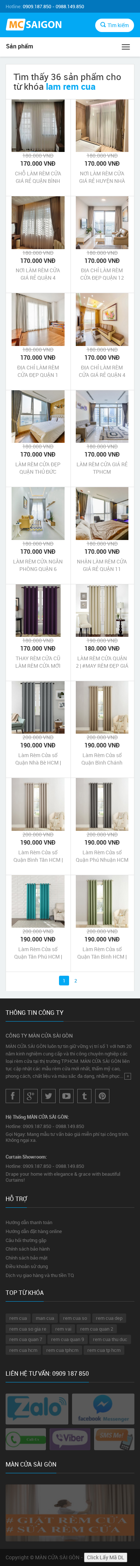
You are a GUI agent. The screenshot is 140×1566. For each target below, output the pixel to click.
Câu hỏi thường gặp (26, 1240)
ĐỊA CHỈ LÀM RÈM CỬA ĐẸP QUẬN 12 (102, 274)
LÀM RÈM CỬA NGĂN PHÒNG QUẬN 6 (38, 565)
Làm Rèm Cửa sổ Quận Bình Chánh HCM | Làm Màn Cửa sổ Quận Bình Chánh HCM (102, 759)
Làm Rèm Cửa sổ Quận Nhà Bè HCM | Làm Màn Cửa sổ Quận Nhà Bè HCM (38, 759)
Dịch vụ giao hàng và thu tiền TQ (40, 1275)
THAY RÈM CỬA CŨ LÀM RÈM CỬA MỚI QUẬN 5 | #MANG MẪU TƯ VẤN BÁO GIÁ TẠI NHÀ (38, 662)
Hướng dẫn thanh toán (29, 1222)
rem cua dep (109, 1318)
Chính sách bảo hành (28, 1248)
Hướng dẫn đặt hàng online (34, 1231)
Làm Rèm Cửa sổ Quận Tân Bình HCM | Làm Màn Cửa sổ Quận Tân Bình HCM (102, 953)
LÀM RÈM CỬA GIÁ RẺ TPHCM (102, 468)
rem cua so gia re (27, 1328)
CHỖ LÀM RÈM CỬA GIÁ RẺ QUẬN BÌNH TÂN (38, 177)
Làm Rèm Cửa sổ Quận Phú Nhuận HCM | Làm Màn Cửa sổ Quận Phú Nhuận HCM (102, 856)
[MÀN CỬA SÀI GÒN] (35, 25)
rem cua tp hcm (104, 1350)
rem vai (63, 1328)
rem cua (18, 1318)
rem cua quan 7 (25, 1339)
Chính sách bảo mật (26, 1257)
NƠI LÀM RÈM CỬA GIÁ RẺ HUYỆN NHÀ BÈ (102, 177)
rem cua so (75, 1318)
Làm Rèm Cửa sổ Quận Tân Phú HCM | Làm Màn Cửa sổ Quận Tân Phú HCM (38, 953)
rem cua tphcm (62, 1350)
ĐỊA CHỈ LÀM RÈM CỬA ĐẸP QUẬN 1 (38, 371)
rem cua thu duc (110, 1339)
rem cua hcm (23, 1350)
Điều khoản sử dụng (27, 1266)
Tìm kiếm (118, 25)
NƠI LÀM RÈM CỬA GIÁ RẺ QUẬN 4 (38, 274)
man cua (45, 1318)
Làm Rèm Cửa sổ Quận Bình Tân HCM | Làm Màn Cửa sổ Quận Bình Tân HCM (38, 856)
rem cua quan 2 (96, 1328)
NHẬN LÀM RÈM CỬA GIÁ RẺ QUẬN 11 (102, 565)
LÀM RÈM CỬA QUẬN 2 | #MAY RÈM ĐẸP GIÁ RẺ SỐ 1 (102, 662)
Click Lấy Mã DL (105, 1557)
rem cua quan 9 (67, 1339)
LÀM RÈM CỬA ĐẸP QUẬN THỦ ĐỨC (37, 468)
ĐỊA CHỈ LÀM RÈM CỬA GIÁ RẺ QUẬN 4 (102, 371)
